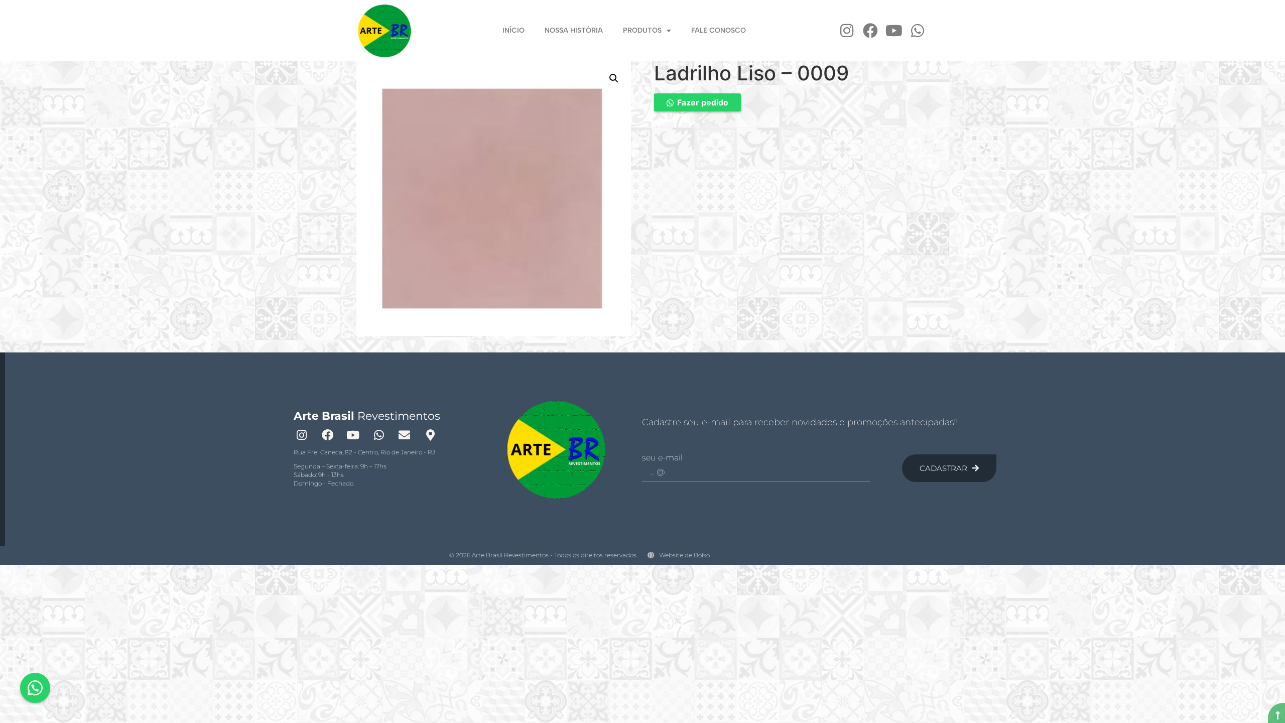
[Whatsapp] (917, 30)
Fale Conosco (718, 30)
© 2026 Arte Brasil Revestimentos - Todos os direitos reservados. (543, 555)
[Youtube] (894, 30)
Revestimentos (367, 416)
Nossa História (574, 30)
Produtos (642, 30)
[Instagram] (846, 30)
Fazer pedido (702, 102)
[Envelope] (405, 435)
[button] (614, 78)
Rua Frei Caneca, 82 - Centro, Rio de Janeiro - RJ (364, 452)
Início (513, 30)
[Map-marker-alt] (430, 435)
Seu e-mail (662, 458)
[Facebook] (870, 30)
